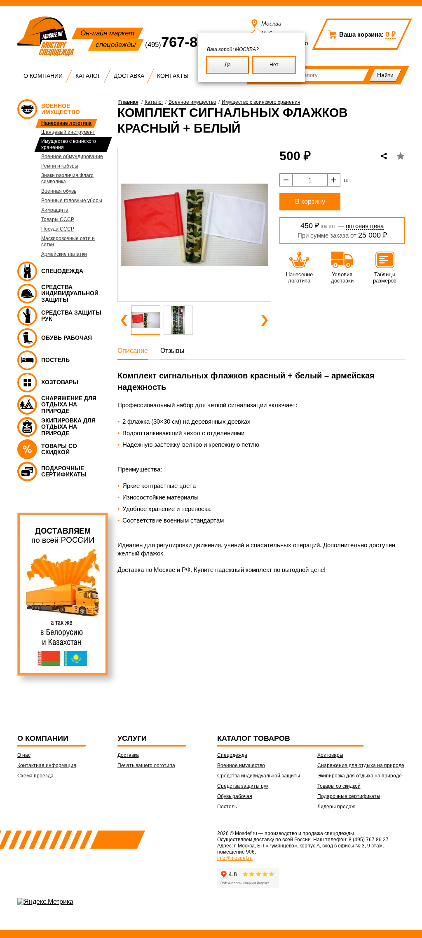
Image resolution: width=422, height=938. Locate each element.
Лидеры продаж (336, 807)
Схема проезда (35, 776)
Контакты (172, 75)
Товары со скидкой (339, 786)
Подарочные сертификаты (348, 796)
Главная (128, 102)
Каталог (88, 75)
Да (228, 65)
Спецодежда (232, 755)
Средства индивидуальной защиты (258, 776)
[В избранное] (400, 156)
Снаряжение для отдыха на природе (360, 765)
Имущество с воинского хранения (261, 102)
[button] (124, 320)
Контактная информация (46, 765)
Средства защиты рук (242, 786)
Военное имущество (192, 102)
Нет (274, 65)
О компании (43, 75)
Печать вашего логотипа (146, 765)
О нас (23, 755)
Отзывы (172, 350)
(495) (185, 45)
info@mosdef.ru (235, 858)
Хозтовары (330, 755)
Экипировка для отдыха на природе (359, 776)
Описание (132, 350)
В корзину (310, 201)
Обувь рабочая (234, 796)
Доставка (129, 75)
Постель (227, 807)
